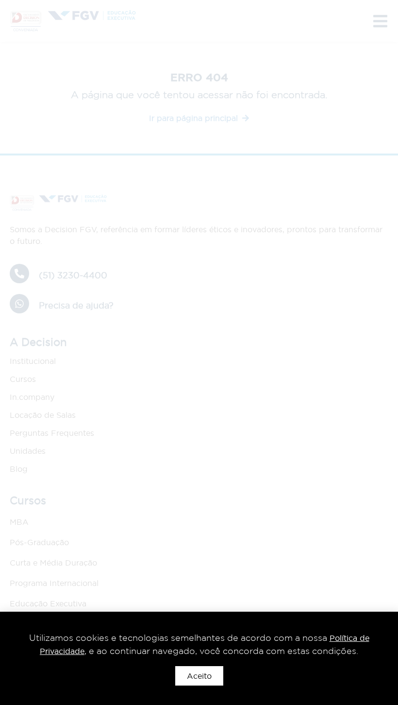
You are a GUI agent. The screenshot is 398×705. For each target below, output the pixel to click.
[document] (199, 352)
